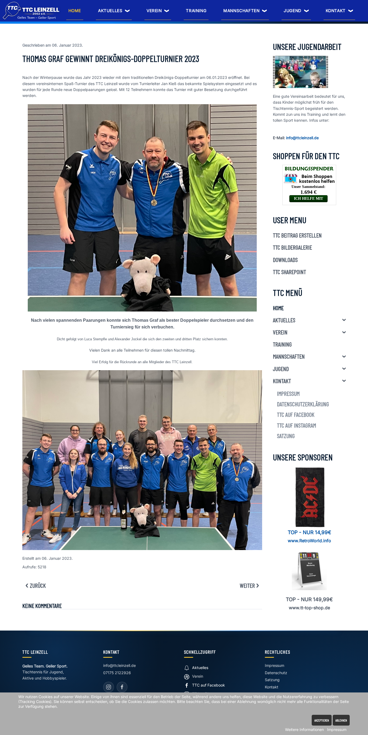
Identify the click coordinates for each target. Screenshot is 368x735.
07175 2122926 (117, 672)
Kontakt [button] (336, 10)
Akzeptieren (321, 720)
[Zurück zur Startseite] (31, 10)
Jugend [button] (292, 10)
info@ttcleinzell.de (302, 137)
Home (74, 10)
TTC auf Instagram (296, 425)
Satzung (286, 435)
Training (196, 10)
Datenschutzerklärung (303, 403)
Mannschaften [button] (241, 10)
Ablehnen (341, 720)
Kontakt (282, 380)
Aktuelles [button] (110, 10)
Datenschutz (276, 672)
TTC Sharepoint (289, 271)
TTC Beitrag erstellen (297, 235)
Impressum (288, 393)
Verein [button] (154, 10)
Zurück (38, 585)
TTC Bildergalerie (292, 247)
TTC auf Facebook (295, 414)
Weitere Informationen (304, 729)
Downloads (285, 259)
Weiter (247, 585)
